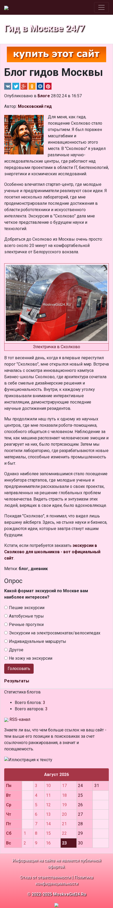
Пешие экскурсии (26, 607)
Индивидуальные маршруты (37, 641)
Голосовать (19, 668)
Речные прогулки (26, 624)
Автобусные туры (26, 616)
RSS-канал (19, 719)
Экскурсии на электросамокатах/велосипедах (54, 632)
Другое (16, 649)
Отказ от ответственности (45, 877)
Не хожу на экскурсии (30, 658)
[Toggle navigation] (101, 7)
